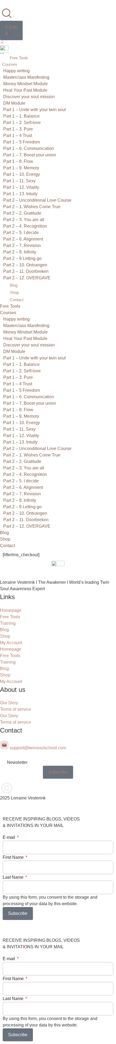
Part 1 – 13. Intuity (20, 193)
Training (8, 623)
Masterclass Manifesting (26, 77)
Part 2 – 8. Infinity (19, 252)
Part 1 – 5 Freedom (21, 142)
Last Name (14, 877)
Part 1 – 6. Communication (28, 148)
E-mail (9, 837)
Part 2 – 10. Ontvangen (25, 265)
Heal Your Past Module (25, 90)
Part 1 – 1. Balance (21, 116)
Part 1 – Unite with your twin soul (34, 109)
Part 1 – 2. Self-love (22, 122)
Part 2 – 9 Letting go (22, 258)
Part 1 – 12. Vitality (21, 187)
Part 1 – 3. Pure (18, 129)
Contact (16, 299)
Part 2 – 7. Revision (22, 245)
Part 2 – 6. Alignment (23, 239)
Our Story (9, 702)
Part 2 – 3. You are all (23, 219)
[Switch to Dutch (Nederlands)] (4, 49)
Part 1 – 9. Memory (21, 168)
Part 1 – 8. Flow (18, 161)
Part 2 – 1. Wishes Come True (31, 206)
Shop (14, 292)
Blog (14, 285)
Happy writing (16, 70)
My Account (11, 642)
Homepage (10, 610)
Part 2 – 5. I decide (21, 232)
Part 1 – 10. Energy (21, 174)
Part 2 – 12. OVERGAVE (26, 278)
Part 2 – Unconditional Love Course (37, 200)
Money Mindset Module (25, 83)
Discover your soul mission (29, 96)
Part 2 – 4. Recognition (25, 226)
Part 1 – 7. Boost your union (29, 155)
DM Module (14, 103)
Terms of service (15, 709)
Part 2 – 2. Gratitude (22, 213)
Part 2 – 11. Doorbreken (26, 271)
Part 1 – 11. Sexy (19, 180)
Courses (9, 64)
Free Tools (19, 58)
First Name (14, 857)
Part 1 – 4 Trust (17, 135)
